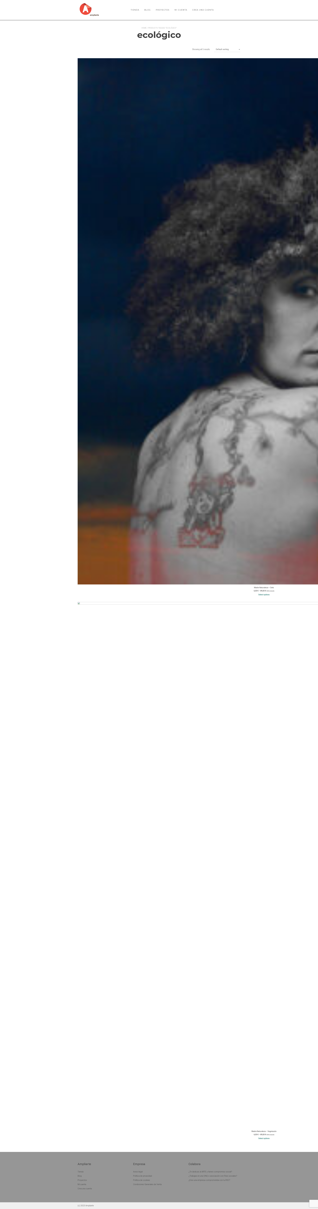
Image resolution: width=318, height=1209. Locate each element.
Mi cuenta (181, 10)
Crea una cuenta (203, 10)
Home (143, 28)
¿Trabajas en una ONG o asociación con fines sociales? (213, 1176)
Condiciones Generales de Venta (147, 1184)
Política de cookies (141, 1180)
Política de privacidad (142, 1176)
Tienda (135, 10)
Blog (147, 10)
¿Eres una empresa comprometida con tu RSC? (209, 1180)
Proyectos (162, 10)
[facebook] (232, 9)
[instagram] (238, 9)
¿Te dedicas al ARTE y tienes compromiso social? (210, 1172)
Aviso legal (138, 1172)
